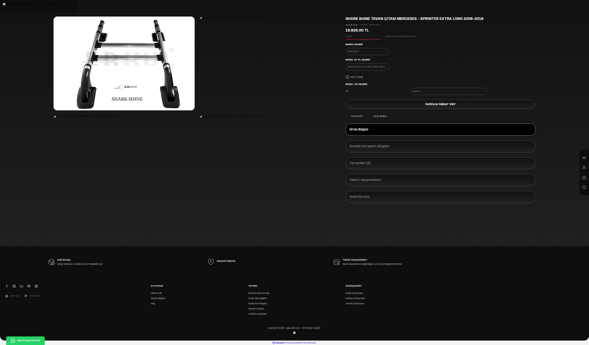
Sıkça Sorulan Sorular (259, 293)
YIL (347, 91)
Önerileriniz (359, 197)
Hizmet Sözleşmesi (355, 304)
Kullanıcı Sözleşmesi (355, 298)
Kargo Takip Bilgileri (257, 298)
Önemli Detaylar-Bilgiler (369, 146)
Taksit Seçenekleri (365, 180)
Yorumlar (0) (359, 163)
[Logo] (37, 4)
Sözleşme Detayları (257, 304)
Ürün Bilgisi (358, 129)
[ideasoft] (278, 342)
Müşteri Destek (256, 309)
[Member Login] (584, 167)
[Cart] (584, 177)
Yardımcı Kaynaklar (257, 314)
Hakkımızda (156, 293)
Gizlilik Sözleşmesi (354, 293)
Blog (153, 304)
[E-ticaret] (294, 342)
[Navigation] (584, 157)
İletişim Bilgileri (158, 298)
